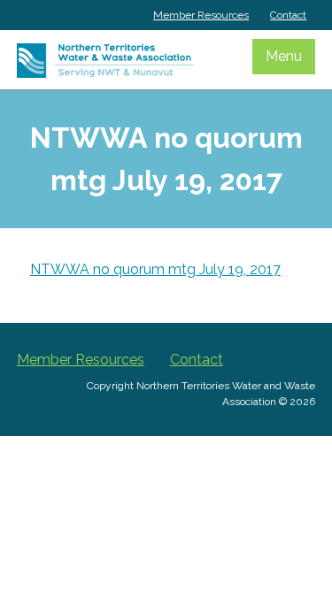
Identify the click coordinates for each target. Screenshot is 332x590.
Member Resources (201, 15)
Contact (288, 15)
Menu (284, 56)
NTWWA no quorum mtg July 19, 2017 (155, 269)
